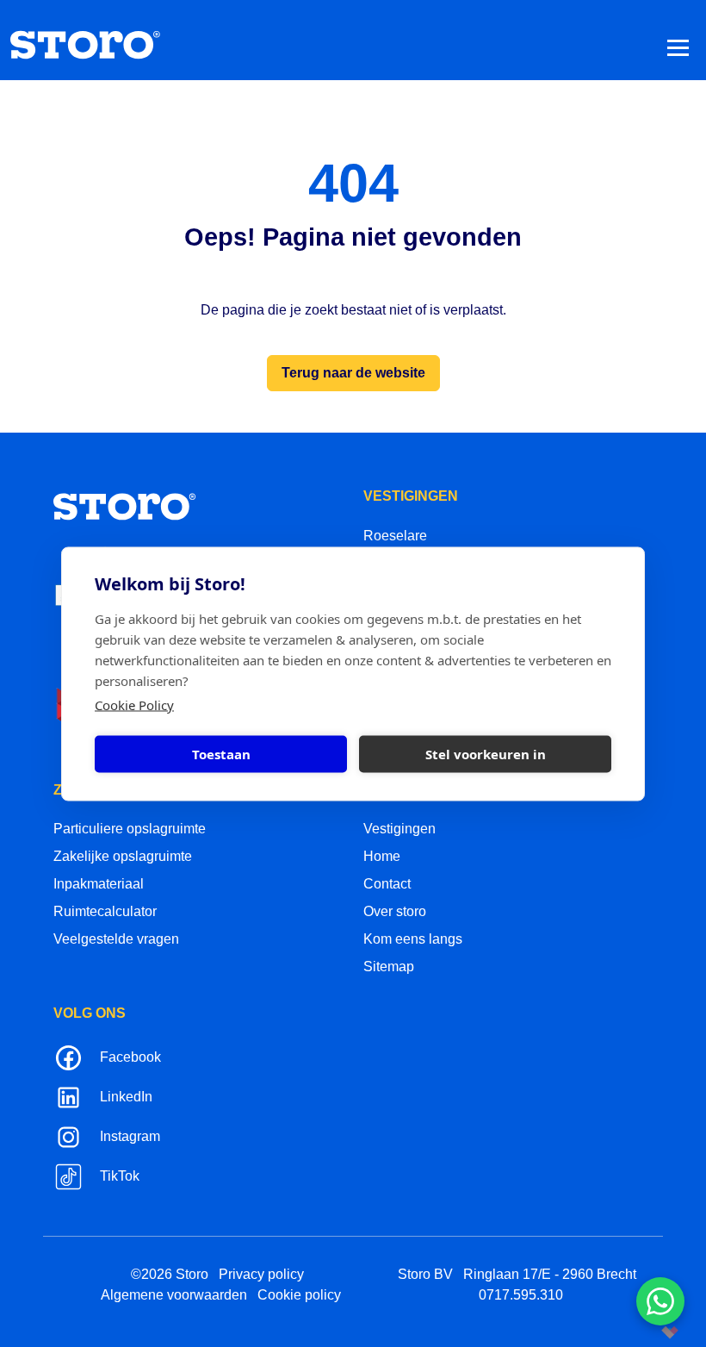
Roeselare (395, 535)
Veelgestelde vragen (116, 939)
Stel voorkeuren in (485, 754)
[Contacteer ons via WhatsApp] (660, 1301)
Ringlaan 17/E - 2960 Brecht (549, 1274)
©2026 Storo (169, 1274)
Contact (387, 883)
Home (381, 856)
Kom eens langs (412, 939)
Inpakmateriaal (98, 883)
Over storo (394, 911)
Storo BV (425, 1274)
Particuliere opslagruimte (129, 828)
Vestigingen (399, 828)
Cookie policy (299, 1295)
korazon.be (641, 1332)
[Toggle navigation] (678, 47)
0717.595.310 (521, 1295)
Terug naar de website (353, 372)
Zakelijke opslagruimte (122, 856)
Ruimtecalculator (105, 911)
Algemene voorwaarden (174, 1295)
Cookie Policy (134, 704)
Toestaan (221, 754)
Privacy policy (261, 1274)
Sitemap (388, 966)
